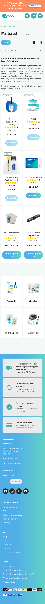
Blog (5, 537)
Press (5, 540)
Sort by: (6, 50)
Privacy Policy (9, 582)
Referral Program (10, 519)
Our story (7, 548)
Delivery (6, 523)
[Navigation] (40, 15)
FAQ (4, 511)
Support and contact (12, 515)
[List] (41, 42)
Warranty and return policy (15, 578)
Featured (11, 27)
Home (3, 27)
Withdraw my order (12, 552)
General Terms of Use (12, 570)
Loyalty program (10, 507)
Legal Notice (8, 566)
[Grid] (33, 42)
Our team (7, 544)
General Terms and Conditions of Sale (20, 574)
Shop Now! (35, 6)
